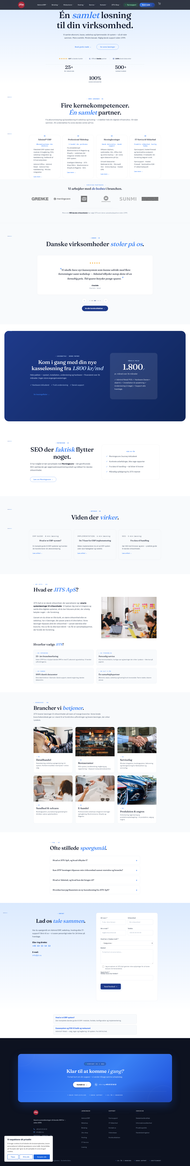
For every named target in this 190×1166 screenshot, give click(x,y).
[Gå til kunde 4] (96, 300)
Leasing (84, 1147)
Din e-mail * (105, 928)
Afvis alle (26, 1157)
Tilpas (13, 1157)
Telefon (130, 928)
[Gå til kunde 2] (91, 300)
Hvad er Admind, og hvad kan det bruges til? (73, 880)
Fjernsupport (131, 5)
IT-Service (85, 1142)
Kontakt (103, 5)
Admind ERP (41, 5)
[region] (28, 1149)
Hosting (80, 5)
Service (91, 5)
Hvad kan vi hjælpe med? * (110, 939)
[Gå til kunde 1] (89, 300)
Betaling (55, 5)
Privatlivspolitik (141, 1128)
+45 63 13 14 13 (41, 945)
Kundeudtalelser (114, 1137)
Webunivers (67, 5)
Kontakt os (82, 1085)
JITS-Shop (115, 5)
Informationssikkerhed (144, 1123)
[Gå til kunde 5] (98, 300)
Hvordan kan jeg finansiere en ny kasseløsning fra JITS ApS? (81, 890)
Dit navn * (104, 918)
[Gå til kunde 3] (94, 300)
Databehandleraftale (143, 1118)
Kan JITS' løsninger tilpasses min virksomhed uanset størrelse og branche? (88, 870)
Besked (103, 948)
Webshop (84, 1123)
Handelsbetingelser (143, 1133)
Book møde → (147, 5)
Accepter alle (41, 1157)
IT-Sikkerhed (113, 1123)
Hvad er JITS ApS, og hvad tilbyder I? (70, 860)
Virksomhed (132, 918)
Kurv (161, 4)
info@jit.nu (37, 955)
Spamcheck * (109, 973)
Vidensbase (113, 1133)
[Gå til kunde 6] (100, 300)
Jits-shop (84, 1133)
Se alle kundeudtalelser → (95, 308)
